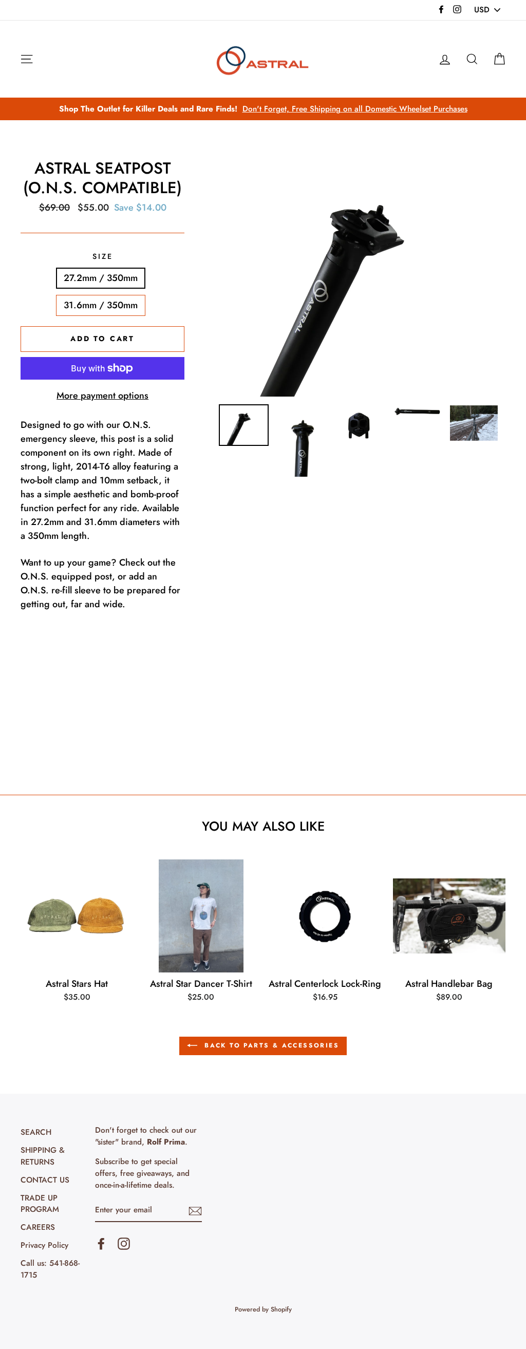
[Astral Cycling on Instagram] (124, 1244)
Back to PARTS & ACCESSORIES (270, 1045)
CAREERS (38, 1227)
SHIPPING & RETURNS (43, 1156)
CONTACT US (45, 1180)
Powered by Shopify (263, 1309)
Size (102, 256)
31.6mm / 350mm (101, 305)
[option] (263, 109)
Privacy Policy (44, 1245)
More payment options (102, 395)
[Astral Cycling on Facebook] (101, 1244)
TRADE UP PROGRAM (40, 1203)
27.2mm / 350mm (101, 278)
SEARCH (36, 1132)
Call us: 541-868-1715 (50, 1269)
